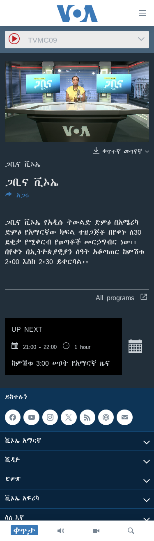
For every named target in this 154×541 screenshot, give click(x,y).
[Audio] (60, 531)
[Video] (96, 531)
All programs (115, 298)
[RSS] (87, 417)
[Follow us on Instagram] (50, 417)
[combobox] (77, 39)
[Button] (17, 196)
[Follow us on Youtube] (31, 417)
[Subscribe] (124, 417)
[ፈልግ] (131, 531)
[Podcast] (106, 417)
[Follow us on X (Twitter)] (68, 417)
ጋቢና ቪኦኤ (23, 164)
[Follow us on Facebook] (13, 417)
